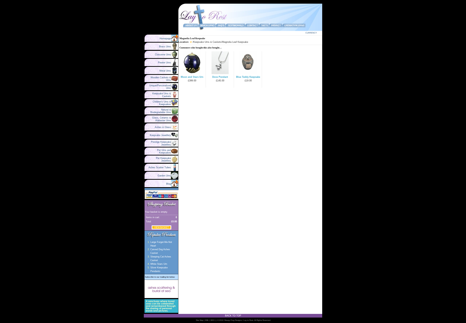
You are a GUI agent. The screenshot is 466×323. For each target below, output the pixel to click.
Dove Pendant (220, 77)
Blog (168, 183)
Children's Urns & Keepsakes (160, 103)
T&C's (264, 25)
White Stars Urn (158, 264)
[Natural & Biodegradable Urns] (174, 113)
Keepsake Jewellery (159, 135)
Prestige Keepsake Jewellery (159, 143)
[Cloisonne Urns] (174, 57)
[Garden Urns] (174, 178)
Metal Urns (164, 70)
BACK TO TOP (233, 315)
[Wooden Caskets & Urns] (174, 81)
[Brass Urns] (174, 49)
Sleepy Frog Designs (233, 320)
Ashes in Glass (161, 127)
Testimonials (235, 25)
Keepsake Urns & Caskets (160, 94)
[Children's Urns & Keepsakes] (174, 105)
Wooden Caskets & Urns (159, 78)
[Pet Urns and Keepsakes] (174, 154)
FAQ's (220, 25)
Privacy (275, 25)
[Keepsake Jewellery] (174, 138)
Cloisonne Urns (161, 54)
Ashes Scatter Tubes (158, 167)
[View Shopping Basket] (161, 207)
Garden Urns (163, 175)
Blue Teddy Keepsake (248, 77)
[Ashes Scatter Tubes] (174, 170)
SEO (212, 320)
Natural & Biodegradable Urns (160, 111)
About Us (190, 25)
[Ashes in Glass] (174, 129)
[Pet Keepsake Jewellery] (174, 162)
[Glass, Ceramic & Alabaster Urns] (174, 121)
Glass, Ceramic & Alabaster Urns (160, 119)
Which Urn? (207, 25)
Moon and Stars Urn (192, 77)
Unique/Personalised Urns (158, 86)
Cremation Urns (293, 25)
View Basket (161, 227)
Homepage (165, 38)
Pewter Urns (163, 62)
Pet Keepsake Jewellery (162, 159)
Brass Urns (163, 46)
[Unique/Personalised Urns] (174, 89)
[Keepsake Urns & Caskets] (174, 97)
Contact (252, 25)
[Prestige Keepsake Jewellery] (174, 146)
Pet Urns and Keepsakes (162, 151)
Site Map (199, 320)
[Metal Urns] (174, 73)
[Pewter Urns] (174, 65)
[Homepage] (174, 41)
